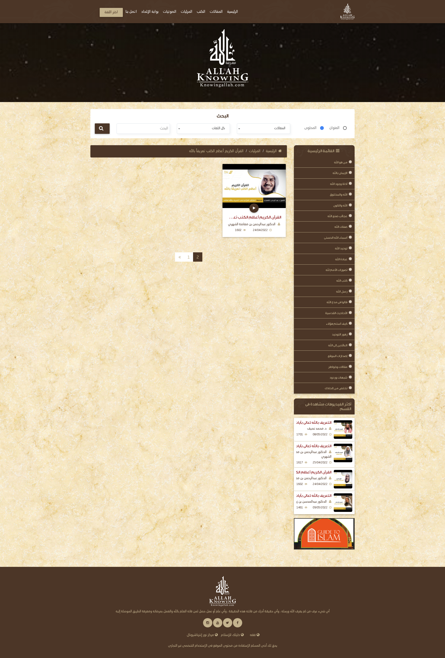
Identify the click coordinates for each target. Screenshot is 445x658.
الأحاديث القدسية (336, 313)
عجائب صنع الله (337, 216)
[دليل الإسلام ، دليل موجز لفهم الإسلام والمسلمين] (324, 534)
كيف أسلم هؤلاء (336, 323)
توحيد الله (341, 248)
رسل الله (341, 291)
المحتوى (310, 128)
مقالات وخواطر (337, 367)
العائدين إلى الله (337, 345)
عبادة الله (341, 259)
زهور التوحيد (339, 334)
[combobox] (263, 128)
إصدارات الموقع (337, 356)
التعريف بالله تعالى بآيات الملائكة (306, 446)
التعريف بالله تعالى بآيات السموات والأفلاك (299, 422)
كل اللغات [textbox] (218, 128)
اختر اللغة (111, 12)
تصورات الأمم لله (336, 270)
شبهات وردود (338, 377)
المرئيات (255, 151)
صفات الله (340, 226)
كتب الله (341, 280)
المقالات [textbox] (279, 128)
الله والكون (340, 205)
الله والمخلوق (338, 194)
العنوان (334, 128)
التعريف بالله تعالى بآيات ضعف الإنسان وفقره (297, 496)
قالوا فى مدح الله (337, 302)
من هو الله (340, 162)
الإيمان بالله (340, 173)
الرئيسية (271, 151)
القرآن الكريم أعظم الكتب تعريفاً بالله (301, 472)
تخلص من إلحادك (336, 388)
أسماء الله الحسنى (335, 237)
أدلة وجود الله (338, 184)
